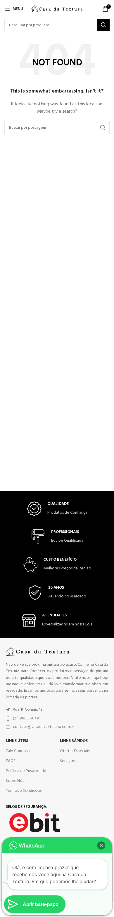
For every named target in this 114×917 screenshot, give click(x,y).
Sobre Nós (15, 780)
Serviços (67, 761)
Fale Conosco (18, 751)
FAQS (10, 761)
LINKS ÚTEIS (17, 741)
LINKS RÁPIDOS (74, 741)
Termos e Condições (24, 790)
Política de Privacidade (26, 771)
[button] (101, 845)
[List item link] (57, 710)
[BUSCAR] (103, 25)
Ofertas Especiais (74, 751)
